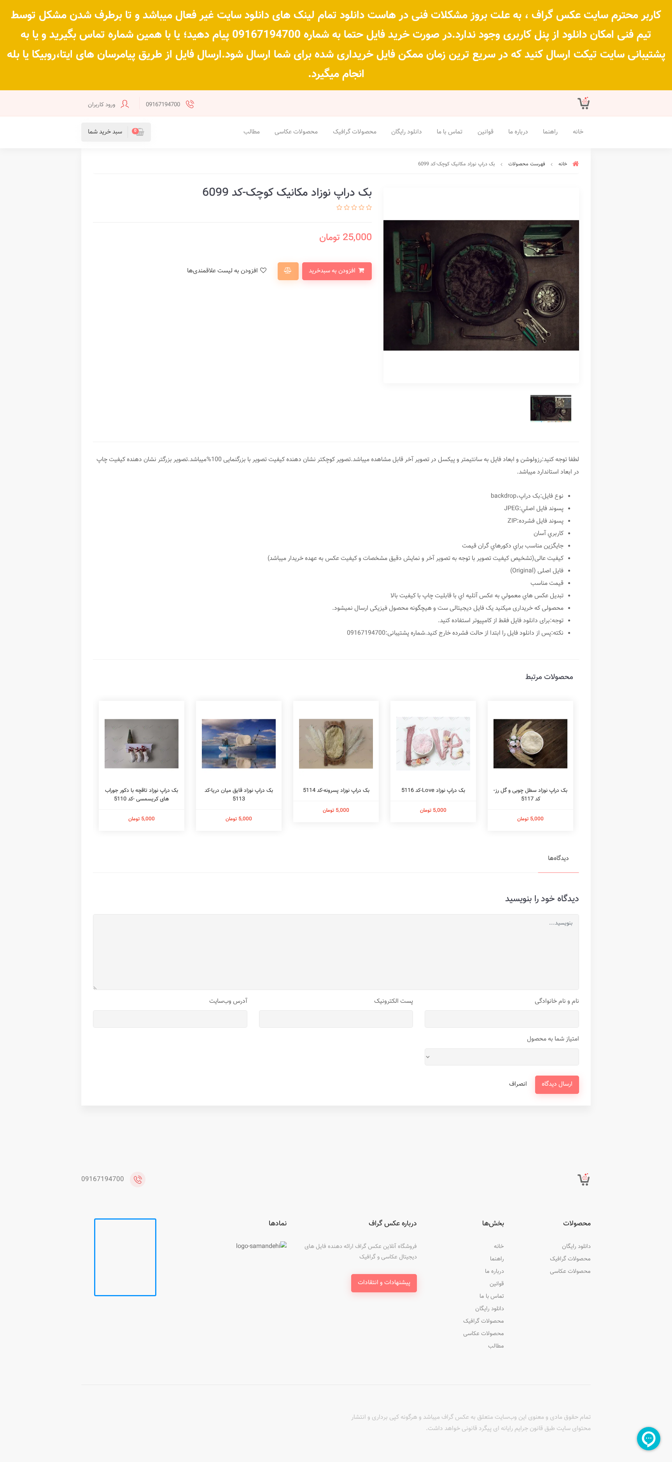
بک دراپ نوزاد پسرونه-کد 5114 (336, 790)
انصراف (518, 1084)
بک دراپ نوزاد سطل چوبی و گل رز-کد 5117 (530, 795)
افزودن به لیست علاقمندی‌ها (223, 271)
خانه (578, 132)
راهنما (550, 132)
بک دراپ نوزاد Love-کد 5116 (433, 790)
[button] (116, 132)
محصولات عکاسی (296, 132)
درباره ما (518, 132)
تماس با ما (449, 132)
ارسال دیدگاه (557, 1084)
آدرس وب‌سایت (228, 1001)
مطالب (251, 132)
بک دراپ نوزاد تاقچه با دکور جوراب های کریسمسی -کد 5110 (141, 795)
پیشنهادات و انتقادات (384, 1283)
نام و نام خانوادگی (557, 1001)
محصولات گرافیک (354, 132)
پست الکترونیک (393, 1001)
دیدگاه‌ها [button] (558, 859)
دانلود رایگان (406, 132)
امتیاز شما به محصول (553, 1039)
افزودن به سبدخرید (333, 271)
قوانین (486, 132)
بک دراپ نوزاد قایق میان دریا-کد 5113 (239, 795)
